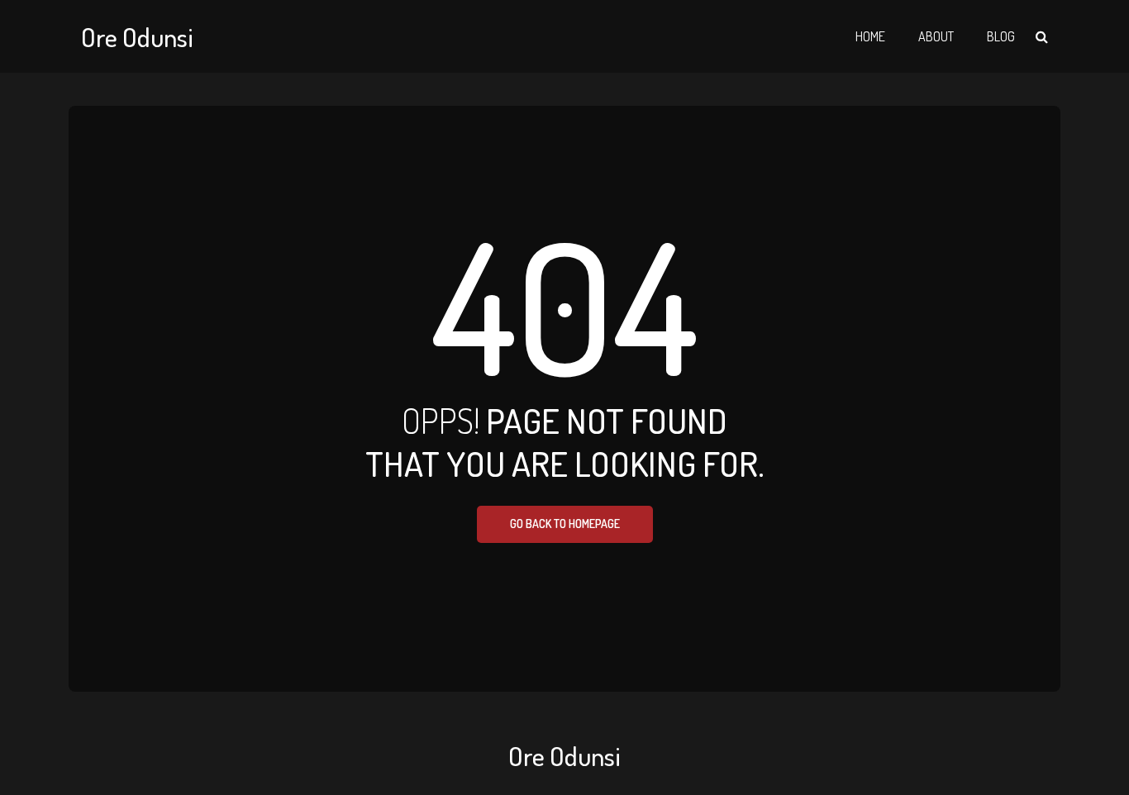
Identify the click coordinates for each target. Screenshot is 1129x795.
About (936, 36)
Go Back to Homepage (565, 524)
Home (870, 36)
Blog (1001, 36)
